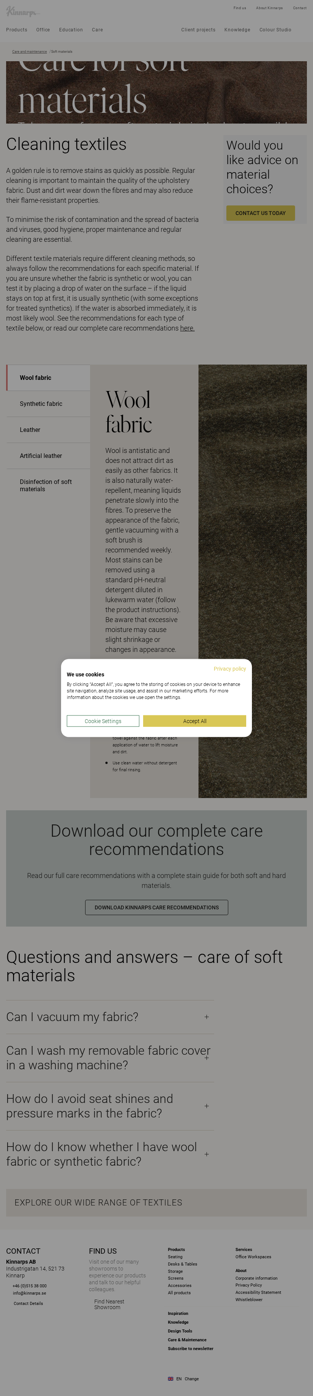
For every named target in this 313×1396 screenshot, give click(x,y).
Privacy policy (230, 668)
